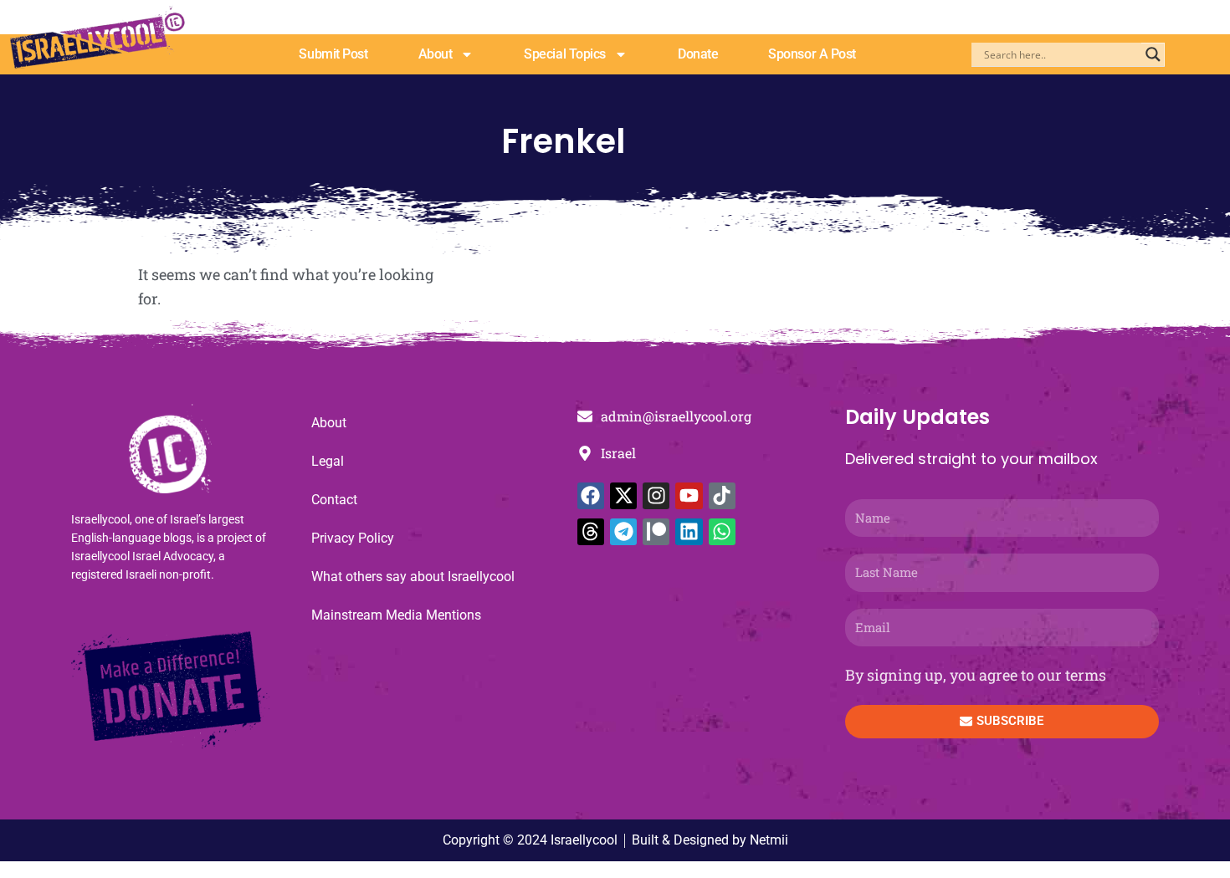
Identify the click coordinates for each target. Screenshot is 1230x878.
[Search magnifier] (1153, 54)
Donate (698, 54)
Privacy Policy (352, 538)
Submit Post (333, 54)
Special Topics (565, 54)
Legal (327, 461)
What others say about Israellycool (413, 576)
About (435, 54)
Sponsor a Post (812, 54)
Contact (334, 500)
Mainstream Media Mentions (396, 615)
